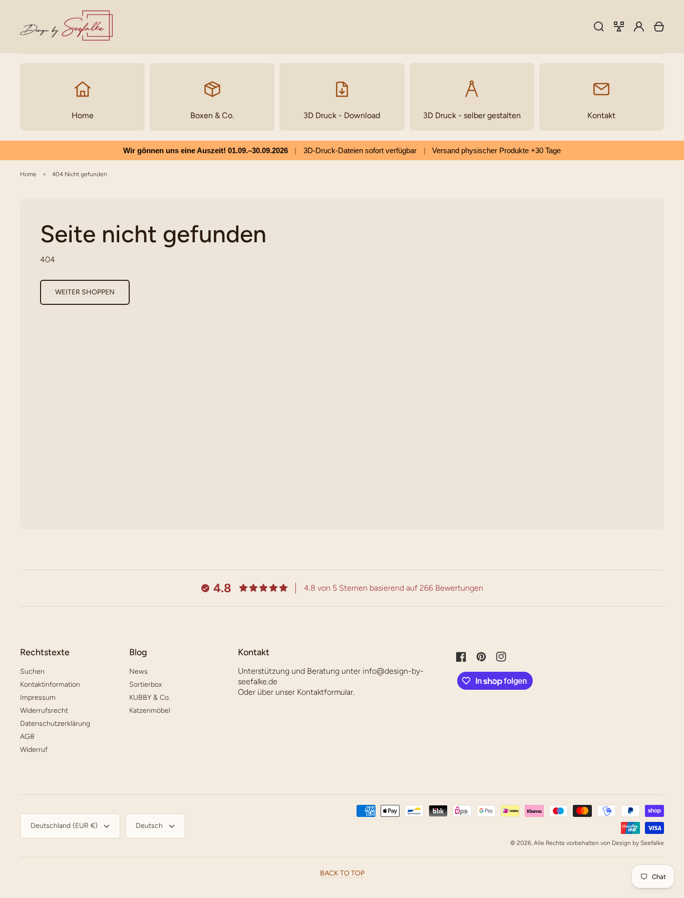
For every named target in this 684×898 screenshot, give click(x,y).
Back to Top (342, 873)
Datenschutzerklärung (55, 723)
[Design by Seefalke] (67, 27)
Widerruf (34, 749)
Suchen (32, 671)
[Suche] (599, 27)
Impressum (38, 697)
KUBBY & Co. (149, 697)
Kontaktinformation (50, 684)
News (138, 671)
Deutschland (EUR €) (64, 825)
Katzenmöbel (149, 710)
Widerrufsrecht (44, 710)
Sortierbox (145, 684)
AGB (27, 736)
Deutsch (149, 825)
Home (28, 174)
